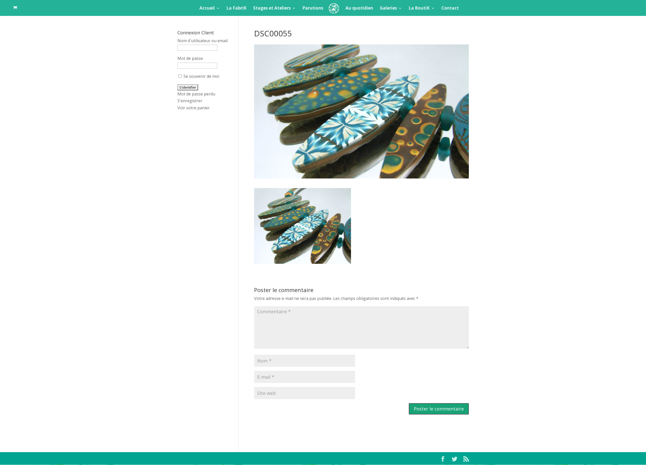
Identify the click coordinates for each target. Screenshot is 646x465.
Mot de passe (190, 58)
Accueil (207, 8)
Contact (450, 8)
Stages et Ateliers (272, 8)
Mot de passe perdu (196, 94)
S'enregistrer (189, 101)
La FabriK (236, 8)
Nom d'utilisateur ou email (202, 40)
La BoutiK (419, 8)
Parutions (312, 8)
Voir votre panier (193, 108)
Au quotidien (359, 8)
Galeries (388, 8)
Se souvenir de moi (200, 76)
